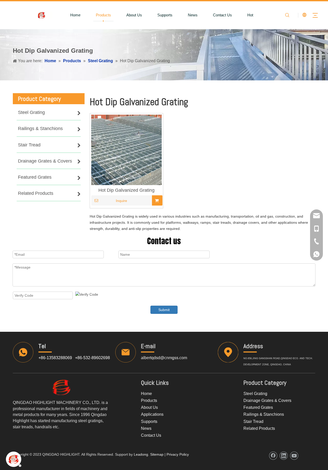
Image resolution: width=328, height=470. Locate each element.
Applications (152, 414)
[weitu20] (61, 387)
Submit (164, 310)
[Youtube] (294, 456)
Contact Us (222, 15)
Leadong (141, 454)
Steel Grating (255, 393)
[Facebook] (273, 456)
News (193, 15)
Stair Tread (253, 421)
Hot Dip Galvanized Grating (126, 190)
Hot (250, 15)
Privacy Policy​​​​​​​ (178, 454)
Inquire (121, 201)
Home (75, 15)
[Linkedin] (284, 456)
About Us (134, 15)
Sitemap (156, 454)
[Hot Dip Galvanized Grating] (126, 149)
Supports (164, 15)
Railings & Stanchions (263, 414)
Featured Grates (258, 407)
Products (103, 15)
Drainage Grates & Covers (267, 400)
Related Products (259, 428)
